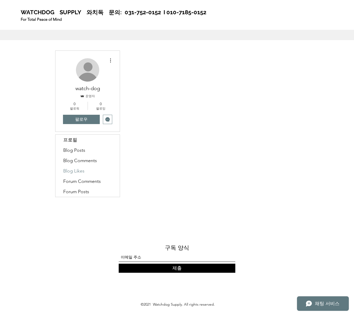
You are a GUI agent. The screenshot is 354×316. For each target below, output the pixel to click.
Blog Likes (73, 171)
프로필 (70, 140)
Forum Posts (76, 192)
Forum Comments (82, 181)
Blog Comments (80, 160)
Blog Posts (74, 150)
